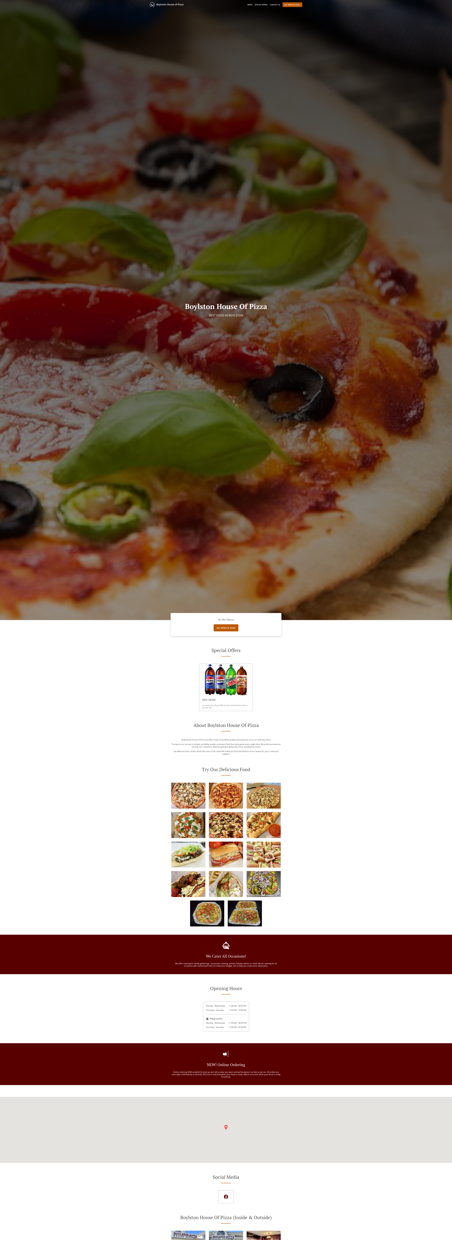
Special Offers (261, 5)
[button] (226, 687)
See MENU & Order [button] (292, 5)
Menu (249, 5)
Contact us (275, 5)
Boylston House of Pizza (170, 4)
